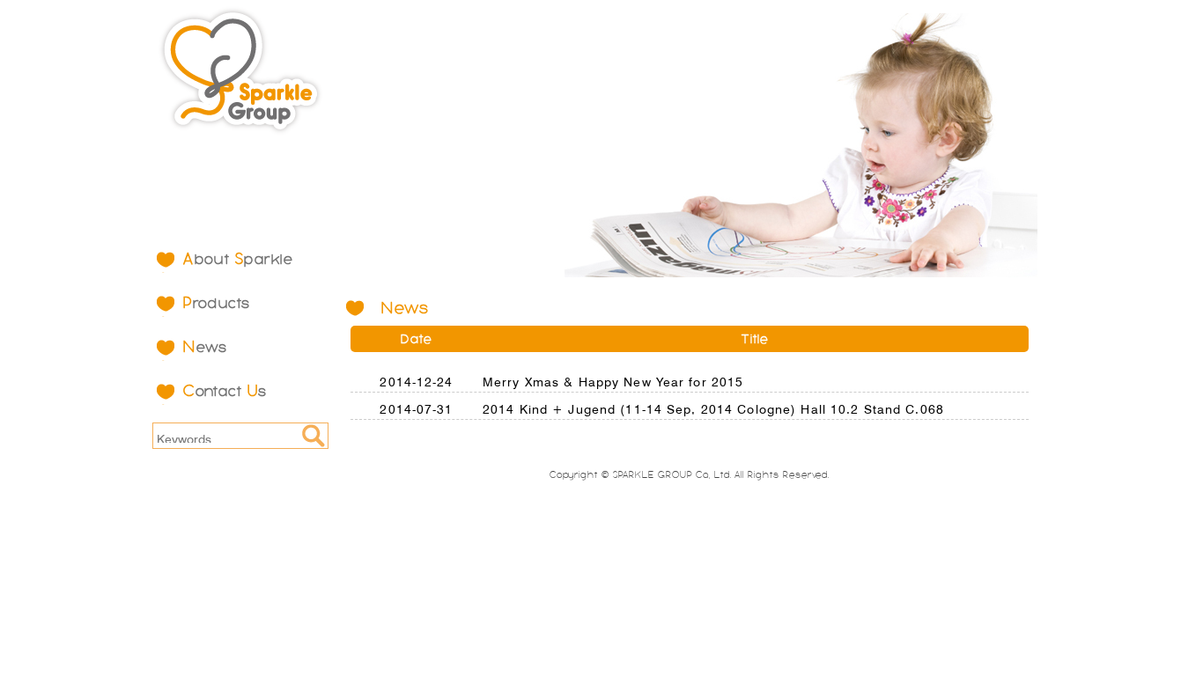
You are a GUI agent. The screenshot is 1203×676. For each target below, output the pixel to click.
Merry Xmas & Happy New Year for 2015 (613, 380)
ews (205, 347)
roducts (217, 303)
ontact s (225, 391)
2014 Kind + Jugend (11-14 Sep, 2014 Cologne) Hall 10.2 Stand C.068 (713, 407)
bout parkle (238, 259)
